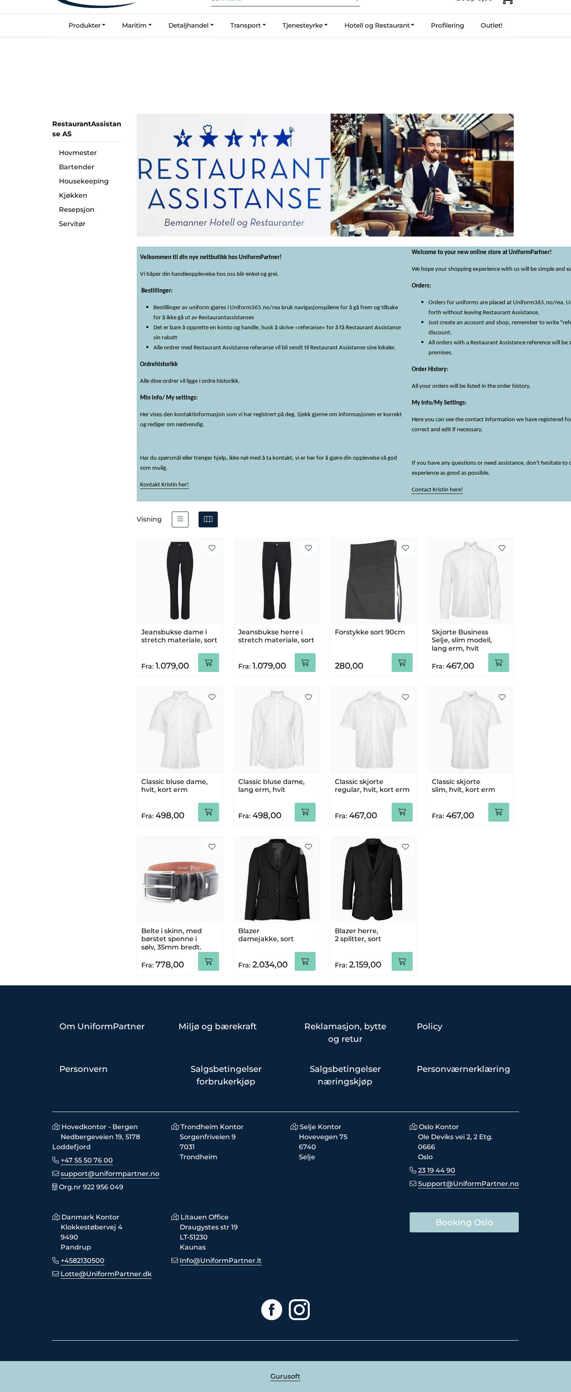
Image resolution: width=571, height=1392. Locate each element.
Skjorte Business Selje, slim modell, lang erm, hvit (462, 638)
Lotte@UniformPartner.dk (106, 1274)
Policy (429, 1026)
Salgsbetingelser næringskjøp (345, 1075)
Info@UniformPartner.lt (221, 1261)
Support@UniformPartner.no (468, 1184)
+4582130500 (83, 1261)
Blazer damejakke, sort (266, 935)
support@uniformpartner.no (110, 1174)
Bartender (76, 167)
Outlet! (491, 25)
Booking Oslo (464, 1222)
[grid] (208, 519)
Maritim (134, 25)
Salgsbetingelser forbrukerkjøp (226, 1075)
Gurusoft (285, 1376)
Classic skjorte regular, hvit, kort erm (372, 786)
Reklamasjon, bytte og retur (345, 1032)
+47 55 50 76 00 (87, 1160)
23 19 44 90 (436, 1170)
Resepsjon (76, 210)
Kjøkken (73, 195)
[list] (180, 519)
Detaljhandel (188, 25)
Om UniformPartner (102, 1026)
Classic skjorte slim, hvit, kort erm (463, 786)
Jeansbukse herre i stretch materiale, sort (276, 636)
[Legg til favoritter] (212, 548)
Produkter (85, 25)
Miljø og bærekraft (217, 1026)
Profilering (447, 25)
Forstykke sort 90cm (370, 632)
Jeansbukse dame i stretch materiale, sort (179, 636)
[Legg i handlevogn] (208, 662)
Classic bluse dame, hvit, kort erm (174, 786)
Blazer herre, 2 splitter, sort (358, 935)
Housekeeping (84, 181)
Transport (245, 25)
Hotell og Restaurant (377, 25)
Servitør (72, 224)
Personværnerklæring (463, 1069)
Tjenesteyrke (303, 25)
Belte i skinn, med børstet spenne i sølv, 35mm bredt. (171, 937)
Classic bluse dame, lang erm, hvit (271, 786)
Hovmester (78, 153)
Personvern (83, 1069)
